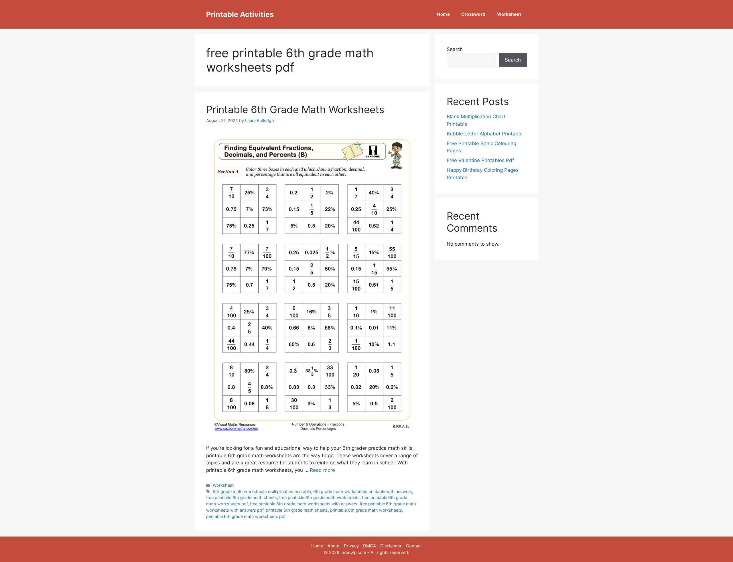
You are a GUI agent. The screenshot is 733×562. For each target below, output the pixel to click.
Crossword (473, 14)
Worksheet (509, 14)
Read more (322, 470)
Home (443, 14)
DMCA (369, 546)
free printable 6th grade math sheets (241, 497)
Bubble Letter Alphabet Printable (485, 134)
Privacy (351, 546)
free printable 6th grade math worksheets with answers (303, 503)
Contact (414, 546)
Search (455, 49)
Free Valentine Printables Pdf (480, 160)
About (334, 546)
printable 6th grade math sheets (297, 510)
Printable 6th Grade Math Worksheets (295, 109)
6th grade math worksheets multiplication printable (262, 491)
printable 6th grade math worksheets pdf (246, 516)
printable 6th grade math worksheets (366, 510)
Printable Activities (240, 14)
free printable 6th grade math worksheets (319, 497)
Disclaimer (391, 546)
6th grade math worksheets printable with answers (362, 491)
